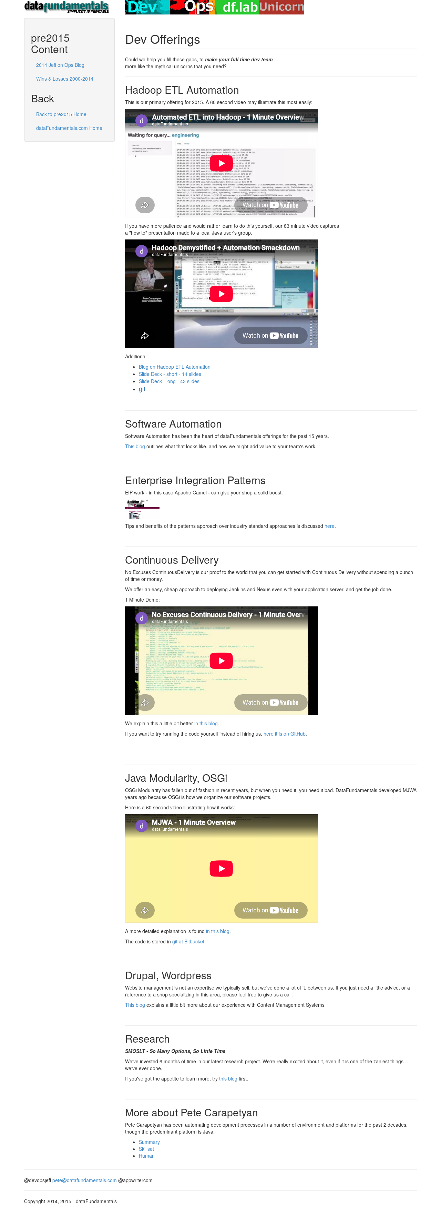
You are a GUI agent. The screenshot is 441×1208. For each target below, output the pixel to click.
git (142, 389)
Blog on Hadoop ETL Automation (175, 366)
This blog (135, 446)
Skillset (146, 1148)
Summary (149, 1141)
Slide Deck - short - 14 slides (170, 373)
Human (147, 1155)
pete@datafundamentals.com (84, 1180)
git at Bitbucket (188, 941)
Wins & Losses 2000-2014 (64, 78)
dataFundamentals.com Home (69, 127)
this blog (228, 1078)
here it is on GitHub (285, 733)
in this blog (206, 723)
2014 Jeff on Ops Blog (60, 64)
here (330, 525)
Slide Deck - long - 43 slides (169, 381)
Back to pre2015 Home (61, 114)
